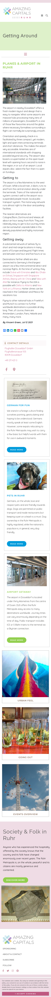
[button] (42, 15)
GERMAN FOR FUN (18, 405)
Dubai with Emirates (20, 272)
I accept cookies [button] (25, 994)
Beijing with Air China (21, 278)
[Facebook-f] (3, 971)
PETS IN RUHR (16, 495)
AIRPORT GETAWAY (19, 592)
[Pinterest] (17, 971)
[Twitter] (8, 971)
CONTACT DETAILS (18, 343)
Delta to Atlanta (24, 285)
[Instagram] (13, 971)
